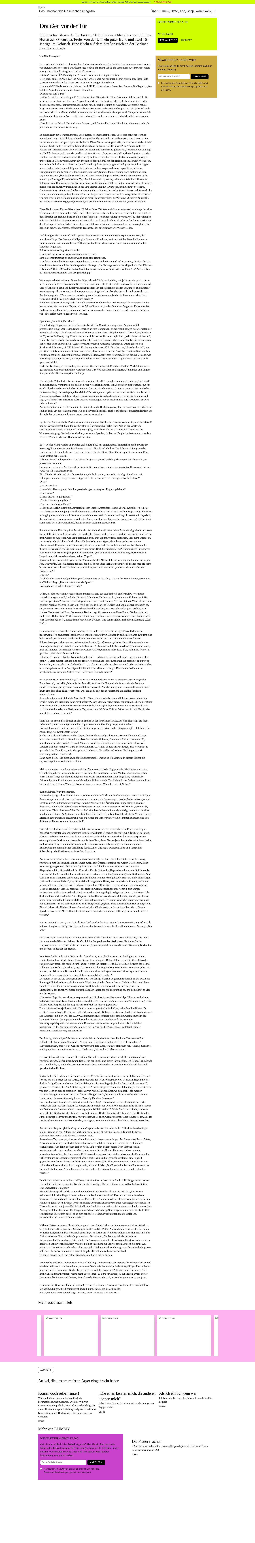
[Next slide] (221, 1338)
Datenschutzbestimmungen (182, 86)
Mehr (41, 1421)
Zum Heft (186, 40)
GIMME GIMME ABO (162, 2)
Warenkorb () (206, 11)
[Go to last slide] (33, 1334)
